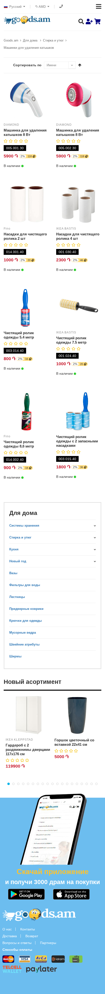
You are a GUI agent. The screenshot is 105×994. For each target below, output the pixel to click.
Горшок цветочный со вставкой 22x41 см (74, 742)
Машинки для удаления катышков (29, 48)
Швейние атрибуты (24, 644)
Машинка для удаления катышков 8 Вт (25, 132)
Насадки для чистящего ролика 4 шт (77, 236)
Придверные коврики (26, 609)
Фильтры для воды (24, 585)
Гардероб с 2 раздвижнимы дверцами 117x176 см (28, 749)
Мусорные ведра (22, 632)
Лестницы (17, 597)
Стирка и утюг (53, 40)
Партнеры (48, 942)
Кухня (14, 549)
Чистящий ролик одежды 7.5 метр (71, 340)
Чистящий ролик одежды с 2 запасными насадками (77, 441)
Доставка (9, 936)
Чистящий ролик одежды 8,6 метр (19, 444)
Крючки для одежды (25, 620)
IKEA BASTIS (66, 228)
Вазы (13, 573)
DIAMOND (11, 124)
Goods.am (11, 40)
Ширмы (15, 656)
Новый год (17, 561)
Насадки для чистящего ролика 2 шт (25, 236)
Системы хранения (24, 525)
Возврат (31, 936)
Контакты (27, 929)
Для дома (30, 40)
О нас (7, 929)
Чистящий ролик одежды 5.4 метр (19, 335)
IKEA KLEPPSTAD (19, 739)
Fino (7, 228)
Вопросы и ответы (17, 942)
